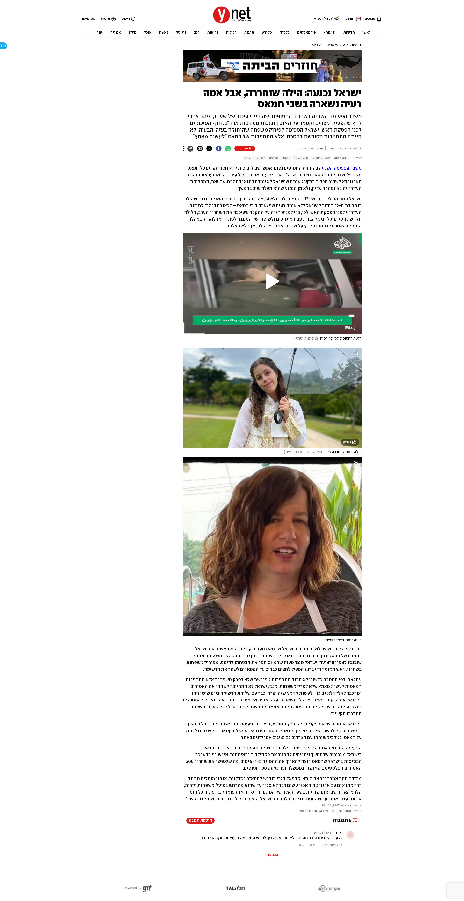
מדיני (316, 44)
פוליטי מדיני (335, 44)
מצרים (261, 157)
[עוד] (183, 148)
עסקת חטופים (321, 157)
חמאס (248, 157)
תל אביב (323, 18)
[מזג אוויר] (337, 20)
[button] (314, 18)
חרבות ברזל (301, 157)
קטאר (286, 157)
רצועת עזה (340, 157)
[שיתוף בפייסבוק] (219, 148)
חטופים (273, 157)
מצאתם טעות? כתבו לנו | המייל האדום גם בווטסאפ (330, 811)
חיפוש (126, 18)
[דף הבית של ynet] (232, 23)
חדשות (355, 44)
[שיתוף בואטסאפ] (228, 148)
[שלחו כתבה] (200, 148)
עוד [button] (99, 32)
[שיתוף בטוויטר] (209, 148)
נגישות (105, 18)
